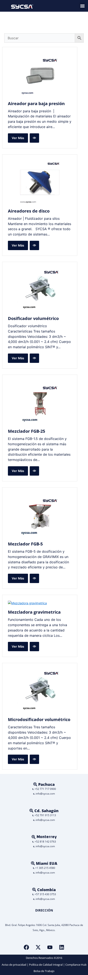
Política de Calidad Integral (46, 965)
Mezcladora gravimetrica (34, 612)
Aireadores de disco (29, 211)
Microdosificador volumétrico (39, 719)
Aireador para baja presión (36, 103)
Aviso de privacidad (14, 965)
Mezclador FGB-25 (26, 431)
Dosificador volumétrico (33, 318)
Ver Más (18, 138)
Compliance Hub (76, 965)
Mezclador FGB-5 (25, 544)
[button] (82, 5)
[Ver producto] (34, 138)
